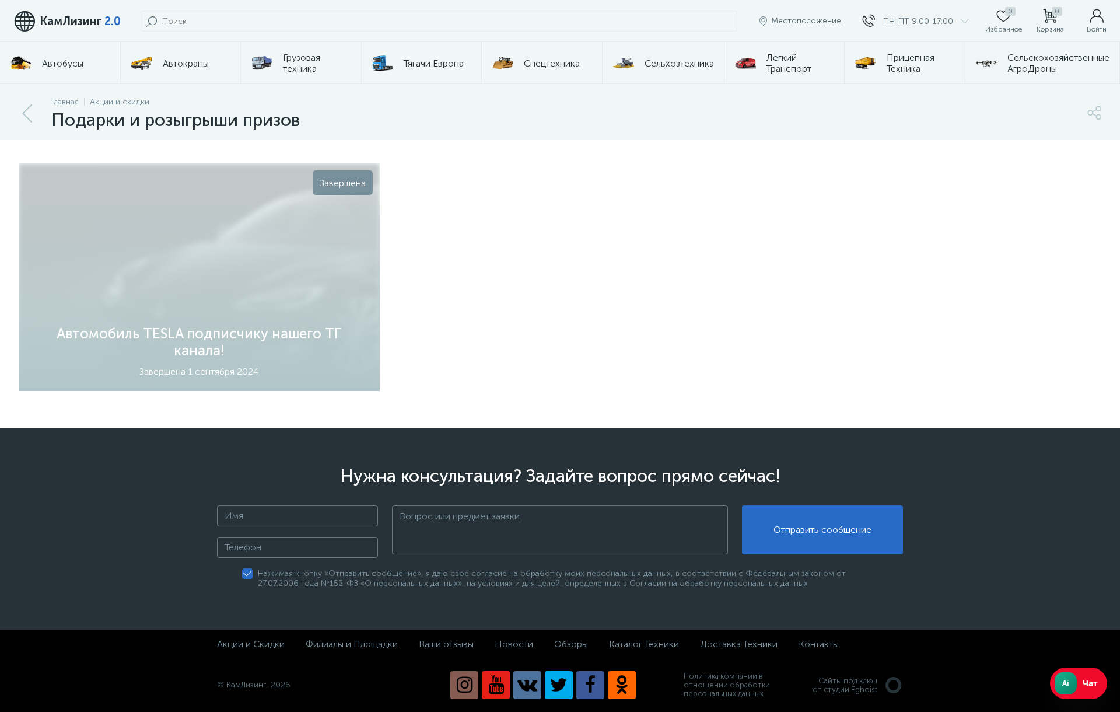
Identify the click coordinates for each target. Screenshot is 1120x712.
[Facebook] (590, 685)
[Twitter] (559, 685)
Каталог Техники (644, 644)
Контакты (819, 644)
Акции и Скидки (251, 644)
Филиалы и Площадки (352, 644)
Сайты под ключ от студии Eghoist (845, 685)
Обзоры (571, 644)
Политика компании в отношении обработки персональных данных (727, 685)
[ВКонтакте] (527, 685)
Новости (514, 644)
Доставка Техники (739, 644)
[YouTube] (496, 685)
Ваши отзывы (446, 644)
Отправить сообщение (823, 529)
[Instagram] (464, 685)
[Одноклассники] (622, 685)
